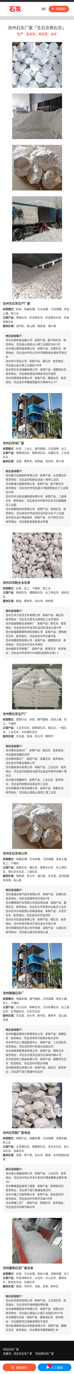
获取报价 (61, 8)
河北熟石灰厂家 (44, 1353)
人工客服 (56, 1367)
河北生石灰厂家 (22, 1353)
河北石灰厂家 (11, 1349)
